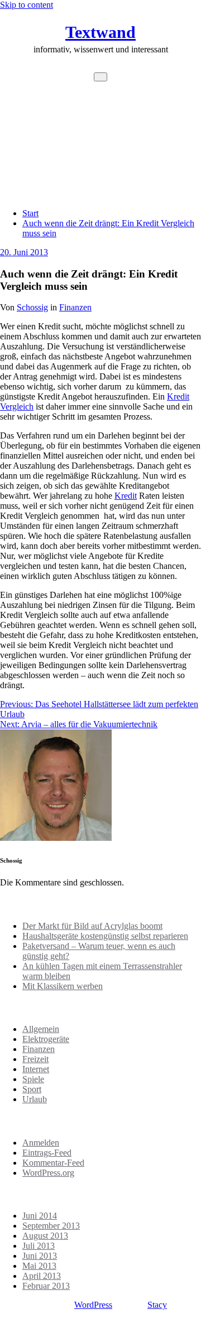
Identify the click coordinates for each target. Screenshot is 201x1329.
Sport (31, 1089)
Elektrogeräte (45, 1039)
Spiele (33, 1079)
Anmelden (40, 1142)
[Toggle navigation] (100, 76)
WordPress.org (48, 1172)
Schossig (32, 307)
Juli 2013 (38, 1245)
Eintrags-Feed (46, 1152)
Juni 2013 (39, 1255)
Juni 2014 (39, 1215)
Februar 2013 (46, 1286)
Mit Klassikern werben (62, 986)
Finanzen (75, 307)
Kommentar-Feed (53, 1162)
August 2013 (45, 1235)
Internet (35, 1069)
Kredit (125, 495)
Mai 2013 (39, 1265)
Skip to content (26, 4)
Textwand (100, 32)
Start (30, 213)
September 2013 (51, 1225)
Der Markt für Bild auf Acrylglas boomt (92, 926)
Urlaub (34, 1099)
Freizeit (35, 1059)
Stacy (157, 1304)
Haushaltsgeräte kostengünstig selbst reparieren (105, 936)
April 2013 (41, 1276)
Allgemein (40, 1029)
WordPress (93, 1304)
